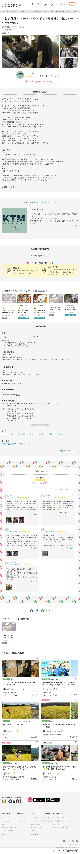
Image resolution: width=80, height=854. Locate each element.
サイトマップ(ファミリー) (9, 827)
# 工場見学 (50, 434)
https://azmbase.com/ (21, 154)
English (76, 844)
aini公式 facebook (35, 831)
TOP (3, 11)
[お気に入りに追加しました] (76, 17)
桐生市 (51, 11)
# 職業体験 (41, 434)
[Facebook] (64, 841)
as (11, 495)
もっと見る (41, 291)
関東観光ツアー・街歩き (17, 11)
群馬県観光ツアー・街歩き (40, 11)
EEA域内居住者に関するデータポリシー (64, 821)
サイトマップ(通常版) (8, 831)
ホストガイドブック (23, 821)
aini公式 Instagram (35, 824)
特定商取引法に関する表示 (60, 827)
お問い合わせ (48, 821)
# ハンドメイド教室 (7, 434)
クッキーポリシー (58, 824)
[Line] (77, 841)
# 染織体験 (60, 434)
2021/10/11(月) (15, 497)
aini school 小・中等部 (36, 821)
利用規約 (55, 831)
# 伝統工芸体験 (20, 434)
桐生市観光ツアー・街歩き (63, 11)
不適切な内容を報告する (69, 451)
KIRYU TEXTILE (33, 74)
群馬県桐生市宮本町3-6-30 (12, 444)
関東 (7, 11)
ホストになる (54, 4)
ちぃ (47, 529)
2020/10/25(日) (15, 531)
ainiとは (46, 4)
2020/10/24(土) (15, 565)
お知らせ (4, 824)
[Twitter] (73, 841)
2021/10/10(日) (51, 497)
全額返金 (20, 273)
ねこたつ (13, 563)
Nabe (48, 495)
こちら (18, 395)
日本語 (71, 844)
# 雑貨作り (31, 434)
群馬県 (28, 11)
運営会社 (46, 817)
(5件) (9, 29)
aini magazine (34, 817)
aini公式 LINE (34, 834)
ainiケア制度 (16, 344)
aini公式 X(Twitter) (35, 827)
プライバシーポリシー (59, 817)
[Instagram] (68, 841)
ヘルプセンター (21, 817)
